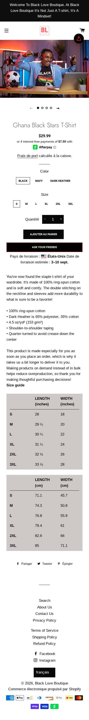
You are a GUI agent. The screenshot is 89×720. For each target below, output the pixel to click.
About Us (44, 607)
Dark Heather (60, 180)
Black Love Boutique (51, 683)
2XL (58, 203)
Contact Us (44, 614)
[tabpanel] (44, 68)
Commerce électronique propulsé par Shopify (44, 689)
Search (44, 601)
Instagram (47, 660)
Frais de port (27, 156)
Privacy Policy (44, 620)
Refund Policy (44, 644)
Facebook (46, 654)
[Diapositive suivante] (58, 108)
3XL (70, 203)
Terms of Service (44, 630)
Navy (39, 180)
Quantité (32, 219)
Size (44, 195)
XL (46, 203)
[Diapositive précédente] (31, 108)
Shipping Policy (44, 637)
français (42, 672)
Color (44, 171)
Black (23, 180)
